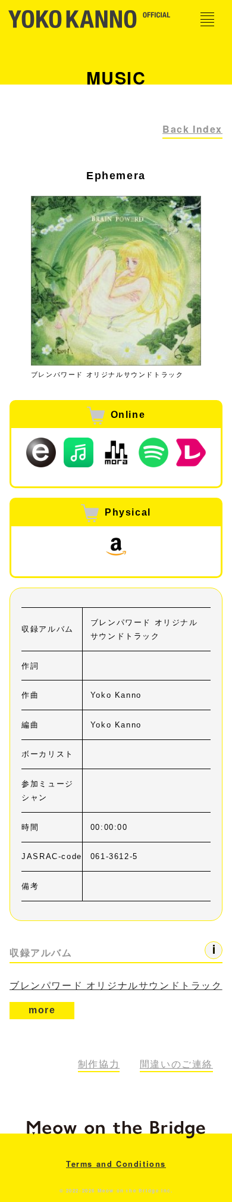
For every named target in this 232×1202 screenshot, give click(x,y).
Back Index (192, 129)
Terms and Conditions (116, 1164)
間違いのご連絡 (176, 1064)
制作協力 (99, 1064)
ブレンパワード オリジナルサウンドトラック (116, 986)
